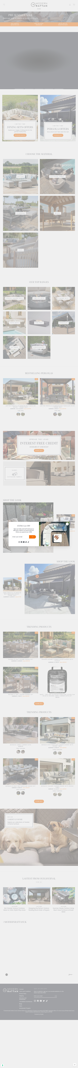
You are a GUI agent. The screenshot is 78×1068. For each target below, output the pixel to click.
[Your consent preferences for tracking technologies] (2, 1065)
